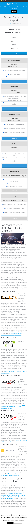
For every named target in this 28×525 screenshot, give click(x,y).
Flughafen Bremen (12, 493)
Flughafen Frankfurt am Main (12, 495)
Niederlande (5, 1)
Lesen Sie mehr (18, 523)
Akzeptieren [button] (10, 523)
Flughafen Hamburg (12, 496)
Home (8, 23)
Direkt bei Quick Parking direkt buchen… (10, 475)
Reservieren (14, 81)
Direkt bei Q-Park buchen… (12, 441)
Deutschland (3, 1)
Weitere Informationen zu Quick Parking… (17, 473)
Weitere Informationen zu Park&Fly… (13, 371)
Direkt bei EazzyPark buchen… (14, 335)
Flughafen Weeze (9, 498)
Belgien (1, 1)
